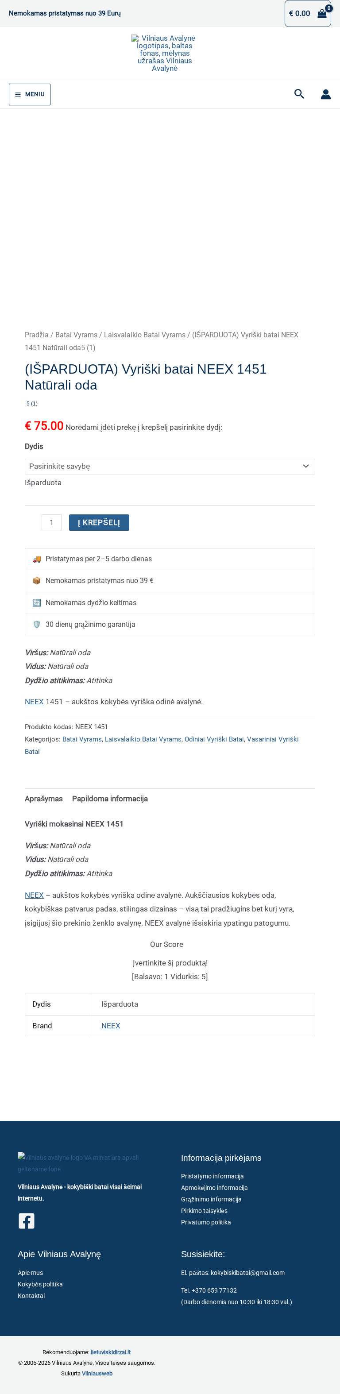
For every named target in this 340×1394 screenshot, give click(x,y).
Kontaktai (31, 1295)
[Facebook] (26, 1221)
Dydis (34, 446)
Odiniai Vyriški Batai (214, 739)
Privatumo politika (206, 1222)
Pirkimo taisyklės (204, 1210)
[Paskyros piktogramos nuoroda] (326, 94)
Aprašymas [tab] (44, 798)
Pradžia (37, 335)
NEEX (34, 701)
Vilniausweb (97, 1373)
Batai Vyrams (76, 335)
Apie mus (30, 1272)
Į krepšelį (99, 522)
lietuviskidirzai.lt (111, 1352)
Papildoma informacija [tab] (110, 798)
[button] (299, 94)
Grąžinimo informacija (211, 1199)
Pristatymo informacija (212, 1176)
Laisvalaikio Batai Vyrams (144, 335)
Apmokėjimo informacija (214, 1187)
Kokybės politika (40, 1284)
